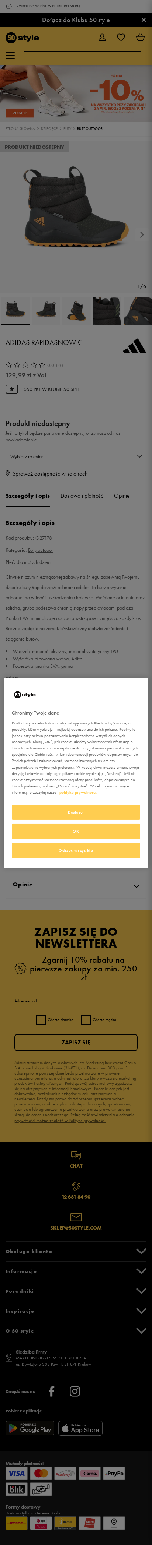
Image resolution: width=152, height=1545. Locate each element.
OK (76, 831)
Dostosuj (76, 812)
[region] (76, 772)
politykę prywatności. (78, 792)
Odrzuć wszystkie (76, 850)
